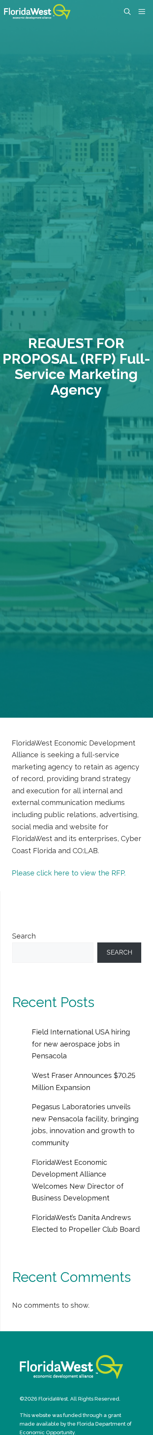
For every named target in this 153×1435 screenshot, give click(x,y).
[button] (127, 11)
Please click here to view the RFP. (69, 873)
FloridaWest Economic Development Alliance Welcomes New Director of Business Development (78, 1180)
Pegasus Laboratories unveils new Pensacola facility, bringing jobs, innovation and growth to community (85, 1125)
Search (24, 936)
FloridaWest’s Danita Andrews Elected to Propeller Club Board (86, 1223)
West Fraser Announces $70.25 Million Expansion (83, 1081)
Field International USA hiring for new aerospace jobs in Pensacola (81, 1044)
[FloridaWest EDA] (37, 11)
